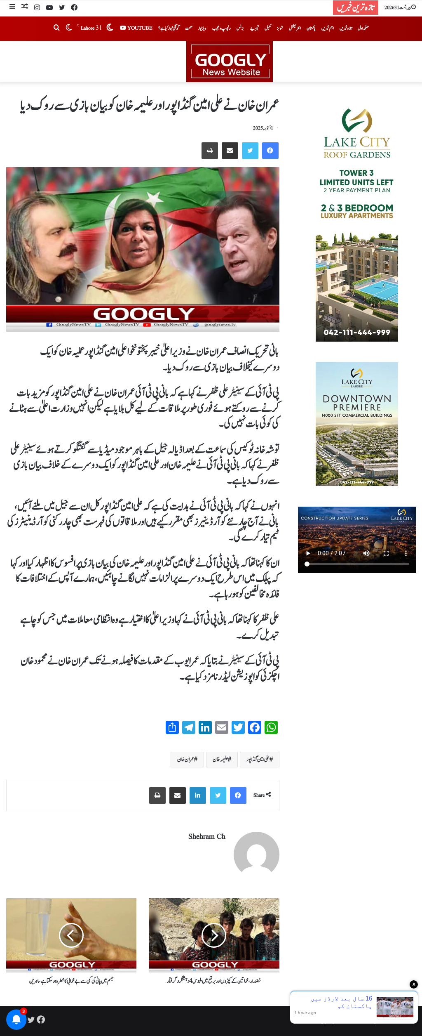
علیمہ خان (220, 759)
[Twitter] (62, 8)
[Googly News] (211, 61)
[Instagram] (37, 8)
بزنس (240, 28)
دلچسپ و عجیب (221, 28)
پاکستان (311, 28)
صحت (188, 28)
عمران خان (185, 759)
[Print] (210, 150)
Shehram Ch (206, 837)
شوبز (280, 28)
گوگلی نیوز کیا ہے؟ (168, 28)
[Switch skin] (69, 28)
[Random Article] (25, 7)
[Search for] (56, 28)
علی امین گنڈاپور (258, 759)
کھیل (268, 28)
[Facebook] (74, 8)
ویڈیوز (202, 28)
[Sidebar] (12, 7)
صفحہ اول (363, 28)
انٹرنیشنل (295, 28)
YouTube (139, 28)
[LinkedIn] (198, 795)
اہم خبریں (327, 28)
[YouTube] (49, 8)
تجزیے (254, 28)
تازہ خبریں (346, 28)
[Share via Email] (230, 150)
